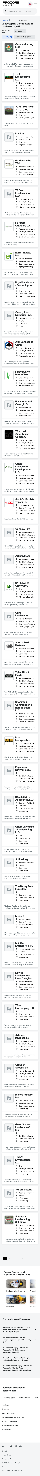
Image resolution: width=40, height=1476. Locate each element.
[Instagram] (16, 1446)
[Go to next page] (35, 1258)
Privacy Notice (6, 1455)
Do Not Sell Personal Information (11, 1463)
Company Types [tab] (9, 1397)
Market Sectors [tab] (24, 1397)
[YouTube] (20, 1446)
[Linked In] (3, 1446)
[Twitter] (11, 1446)
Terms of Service (7, 1459)
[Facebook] (6, 1446)
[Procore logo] (11, 2)
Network (8, 5)
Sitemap (4, 1467)
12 (30, 1259)
